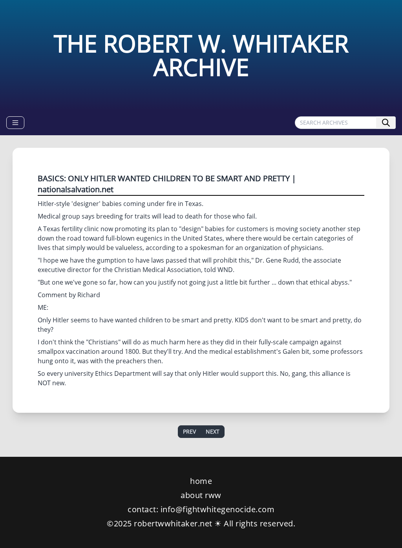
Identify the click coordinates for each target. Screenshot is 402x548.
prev (189, 431)
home (201, 481)
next (212, 431)
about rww (201, 495)
